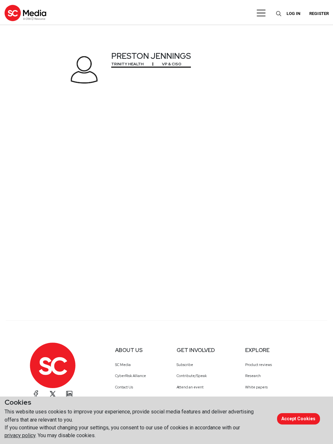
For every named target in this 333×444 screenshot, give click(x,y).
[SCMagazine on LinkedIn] (69, 394)
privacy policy (20, 435)
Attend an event (190, 387)
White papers (256, 387)
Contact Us (124, 387)
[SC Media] (25, 13)
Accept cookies (298, 418)
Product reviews (258, 364)
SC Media (123, 364)
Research (253, 375)
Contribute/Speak (192, 375)
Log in (293, 13)
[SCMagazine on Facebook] (36, 394)
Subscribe (185, 364)
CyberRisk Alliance (130, 375)
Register (319, 13)
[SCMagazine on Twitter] (53, 394)
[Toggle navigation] (261, 13)
